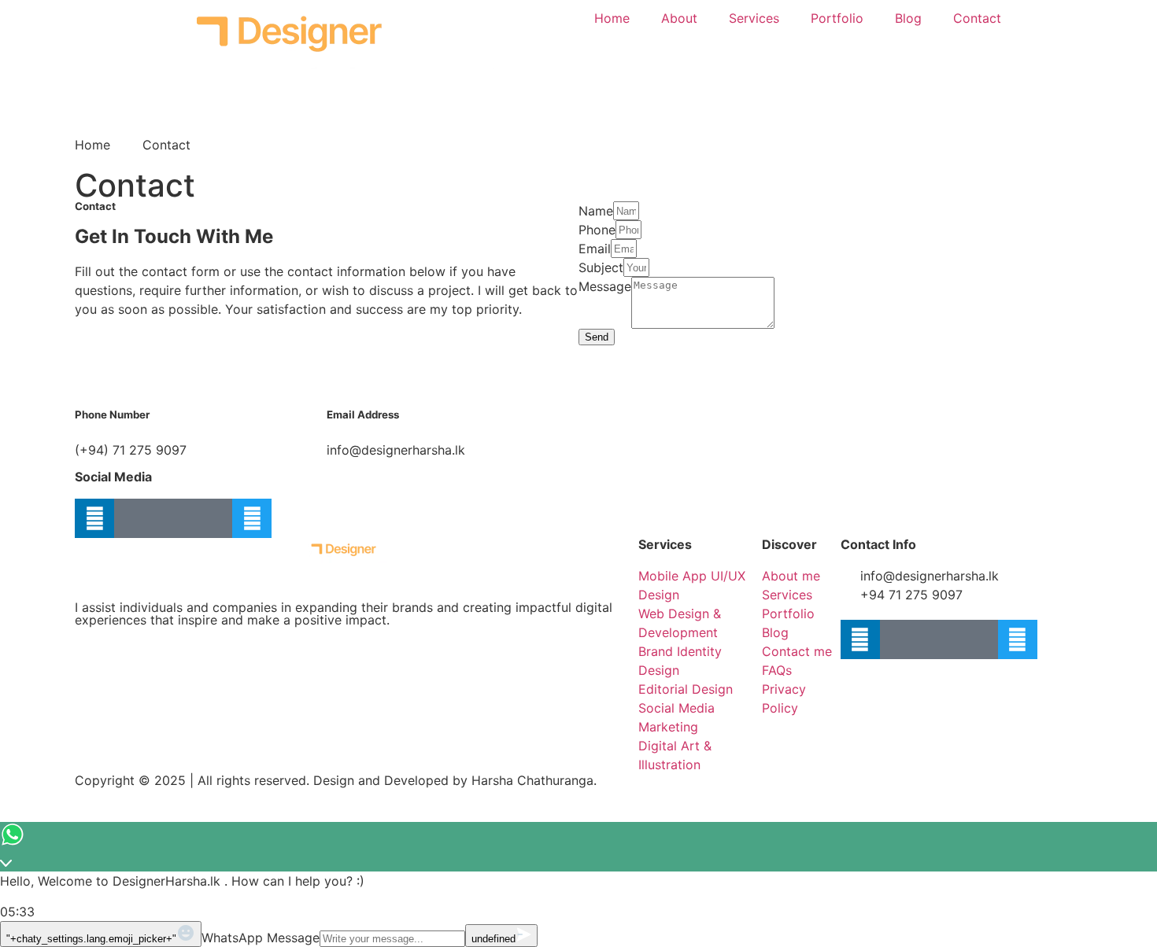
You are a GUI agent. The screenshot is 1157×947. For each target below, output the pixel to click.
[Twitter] (252, 518)
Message (604, 286)
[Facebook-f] (173, 518)
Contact (977, 18)
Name (595, 211)
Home (612, 18)
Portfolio (837, 18)
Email (594, 248)
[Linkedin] (94, 518)
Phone (596, 230)
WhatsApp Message (260, 937)
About (679, 18)
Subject (600, 267)
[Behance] (133, 518)
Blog (908, 18)
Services (754, 18)
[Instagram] (212, 518)
